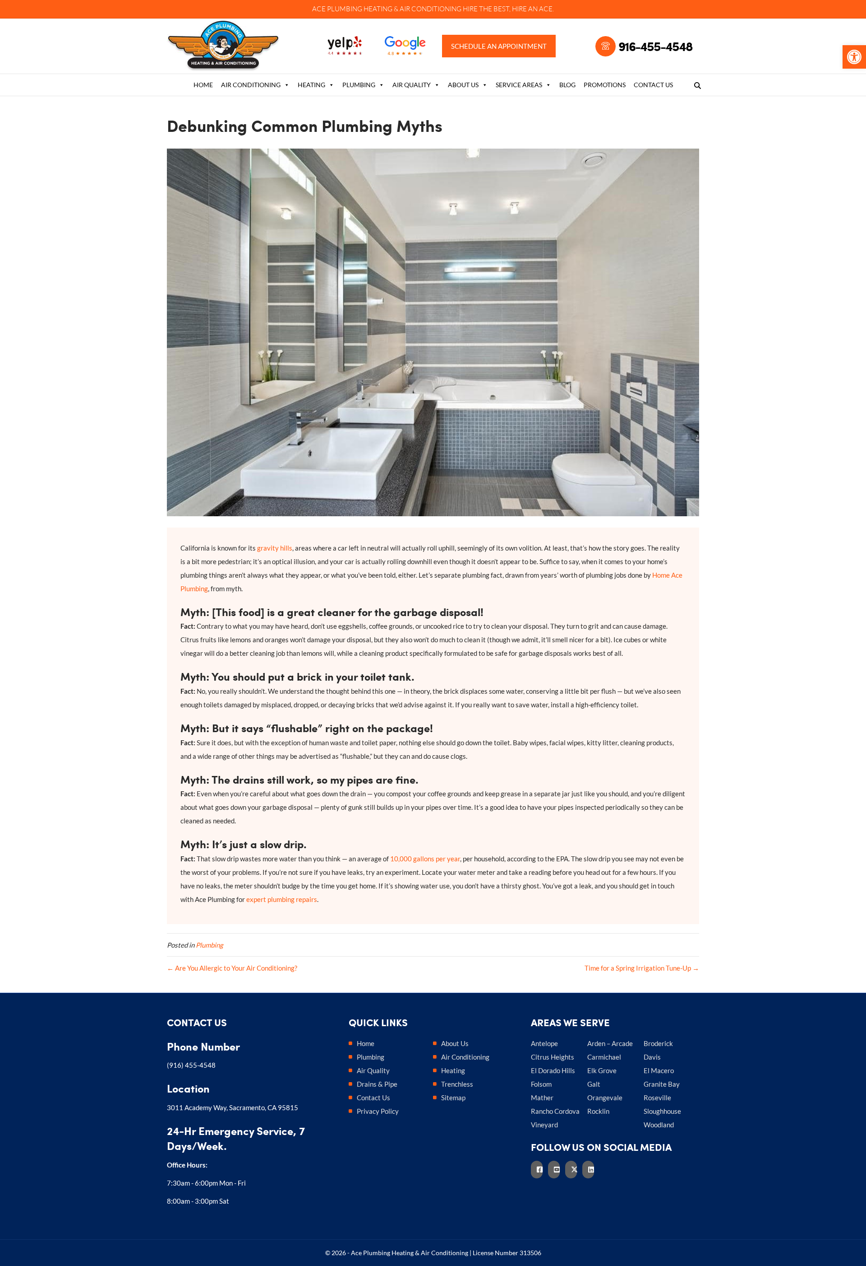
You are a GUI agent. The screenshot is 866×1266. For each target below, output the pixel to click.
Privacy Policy (378, 1111)
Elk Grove (602, 1070)
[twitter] (573, 1169)
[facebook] (539, 1169)
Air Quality (411, 85)
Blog (567, 85)
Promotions (605, 85)
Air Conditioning (251, 85)
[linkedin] (590, 1169)
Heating (311, 85)
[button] (854, 57)
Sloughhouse (662, 1111)
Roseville (657, 1097)
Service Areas (519, 85)
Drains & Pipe (377, 1084)
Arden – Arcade (610, 1043)
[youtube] (556, 1169)
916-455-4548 (655, 46)
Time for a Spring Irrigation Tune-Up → (642, 968)
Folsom (541, 1084)
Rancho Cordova (555, 1111)
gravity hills (274, 548)
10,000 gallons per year (425, 859)
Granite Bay (662, 1084)
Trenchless (457, 1084)
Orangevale (604, 1097)
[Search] (695, 86)
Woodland (659, 1125)
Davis (652, 1057)
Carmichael (604, 1057)
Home (203, 85)
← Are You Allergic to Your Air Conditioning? (232, 968)
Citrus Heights (552, 1057)
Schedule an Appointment (499, 46)
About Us (463, 85)
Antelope (544, 1043)
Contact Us (653, 85)
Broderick (658, 1043)
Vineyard (544, 1125)
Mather (542, 1097)
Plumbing (358, 85)
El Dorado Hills (553, 1070)
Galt (593, 1084)
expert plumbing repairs (281, 899)
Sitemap (453, 1097)
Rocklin (598, 1111)
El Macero (659, 1070)
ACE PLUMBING (337, 9)
